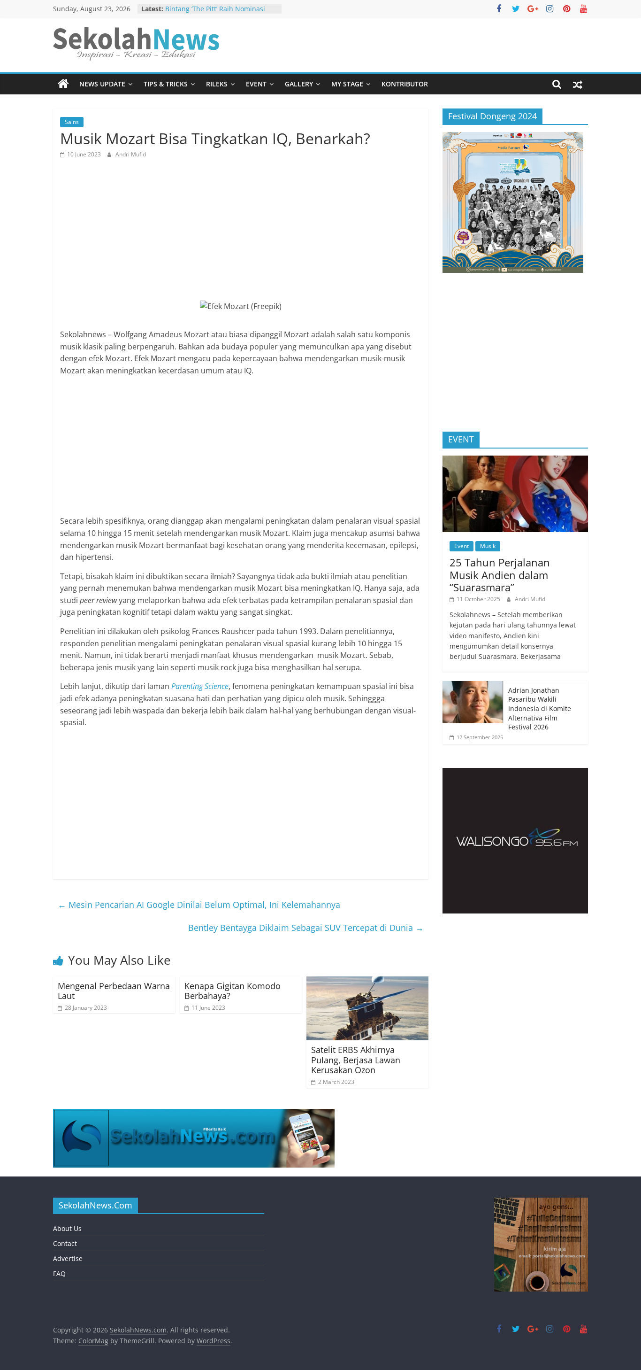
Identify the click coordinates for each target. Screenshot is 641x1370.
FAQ (59, 1273)
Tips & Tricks (166, 83)
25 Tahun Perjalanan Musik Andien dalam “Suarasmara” (500, 574)
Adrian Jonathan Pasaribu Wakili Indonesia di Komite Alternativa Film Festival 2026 (539, 708)
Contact (65, 1243)
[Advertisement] (240, 235)
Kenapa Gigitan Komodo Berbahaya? (232, 991)
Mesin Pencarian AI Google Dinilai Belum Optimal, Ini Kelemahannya (199, 904)
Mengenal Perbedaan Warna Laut (114, 991)
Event (256, 83)
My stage (347, 83)
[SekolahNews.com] (63, 84)
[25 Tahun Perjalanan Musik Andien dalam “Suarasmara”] (515, 460)
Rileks (217, 83)
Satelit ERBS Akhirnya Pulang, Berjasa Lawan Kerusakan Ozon (355, 1060)
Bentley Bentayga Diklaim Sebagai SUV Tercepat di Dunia (306, 927)
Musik (488, 546)
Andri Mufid (130, 154)
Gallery (299, 83)
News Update (102, 83)
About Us (67, 1228)
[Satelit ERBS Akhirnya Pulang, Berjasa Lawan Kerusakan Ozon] (367, 982)
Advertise (68, 1258)
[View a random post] (577, 84)
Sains (72, 122)
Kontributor (405, 83)
